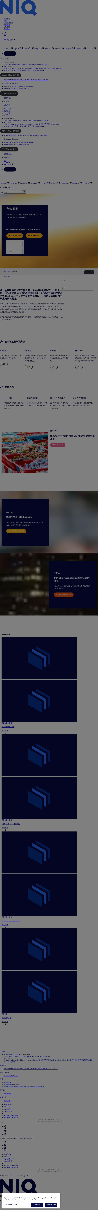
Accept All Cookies (51, 1204)
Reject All (37, 1204)
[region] (31, 1200)
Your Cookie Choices (11, 1204)
